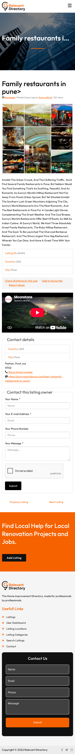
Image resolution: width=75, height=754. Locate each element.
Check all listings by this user (21, 280)
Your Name (12, 399)
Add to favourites (52, 280)
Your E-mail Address (18, 414)
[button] (70, 5)
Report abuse (17, 285)
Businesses (10, 97)
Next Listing (56, 502)
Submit (13, 486)
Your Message (14, 443)
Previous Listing (19, 502)
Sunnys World (45, 97)
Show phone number (20, 372)
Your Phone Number (17, 428)
